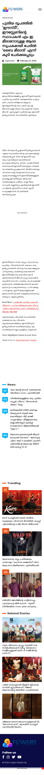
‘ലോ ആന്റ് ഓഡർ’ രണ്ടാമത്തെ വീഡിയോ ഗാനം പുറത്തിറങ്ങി (25, 391)
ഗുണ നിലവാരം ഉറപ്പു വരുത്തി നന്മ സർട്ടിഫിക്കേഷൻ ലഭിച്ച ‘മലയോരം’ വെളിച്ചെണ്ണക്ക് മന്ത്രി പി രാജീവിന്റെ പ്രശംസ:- (19, 649)
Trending (14, 483)
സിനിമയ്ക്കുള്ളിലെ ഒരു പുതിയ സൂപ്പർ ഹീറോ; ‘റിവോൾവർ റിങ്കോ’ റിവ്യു (25, 401)
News (11, 384)
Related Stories (18, 613)
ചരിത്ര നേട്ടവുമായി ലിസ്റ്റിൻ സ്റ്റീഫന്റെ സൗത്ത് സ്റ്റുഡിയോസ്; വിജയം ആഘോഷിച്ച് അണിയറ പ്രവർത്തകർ (20, 687)
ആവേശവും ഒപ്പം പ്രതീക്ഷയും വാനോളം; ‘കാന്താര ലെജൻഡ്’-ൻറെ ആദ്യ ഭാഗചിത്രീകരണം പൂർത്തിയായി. (20, 562)
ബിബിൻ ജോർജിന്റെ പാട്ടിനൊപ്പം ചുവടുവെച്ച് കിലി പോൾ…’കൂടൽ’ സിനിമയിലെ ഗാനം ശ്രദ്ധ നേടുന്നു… (19, 603)
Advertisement (22, 340)
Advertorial (7, 18)
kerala (33, 340)
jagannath (10, 61)
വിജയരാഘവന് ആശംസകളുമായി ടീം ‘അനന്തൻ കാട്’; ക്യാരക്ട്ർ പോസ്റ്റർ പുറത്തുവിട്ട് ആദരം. (21, 724)
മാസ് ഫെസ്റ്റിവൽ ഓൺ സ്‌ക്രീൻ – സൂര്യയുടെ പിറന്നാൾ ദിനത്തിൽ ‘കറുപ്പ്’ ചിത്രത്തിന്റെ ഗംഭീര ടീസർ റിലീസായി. (21, 521)
